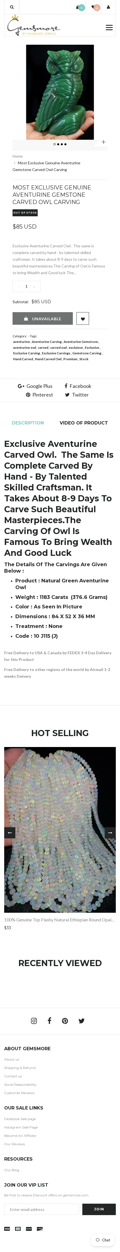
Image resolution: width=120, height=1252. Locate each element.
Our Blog (11, 1170)
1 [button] (55, 144)
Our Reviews (14, 1144)
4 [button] (65, 144)
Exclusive (92, 347)
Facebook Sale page (20, 1119)
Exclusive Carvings (56, 353)
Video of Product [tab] (84, 423)
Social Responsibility (20, 1084)
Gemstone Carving (86, 353)
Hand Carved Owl (48, 359)
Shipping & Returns (20, 1068)
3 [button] (62, 144)
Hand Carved (23, 359)
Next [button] (110, 832)
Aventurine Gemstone (81, 342)
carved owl (58, 347)
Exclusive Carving (26, 353)
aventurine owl (24, 347)
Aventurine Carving (47, 342)
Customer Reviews (19, 1093)
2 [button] (58, 144)
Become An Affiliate (20, 1136)
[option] (60, 92)
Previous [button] (9, 832)
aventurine (21, 342)
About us (11, 1059)
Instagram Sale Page (21, 1127)
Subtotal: (21, 301)
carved (43, 347)
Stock (83, 359)
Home (18, 156)
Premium (70, 359)
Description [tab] (28, 423)
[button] (11, 7)
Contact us (13, 1076)
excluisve (76, 347)
